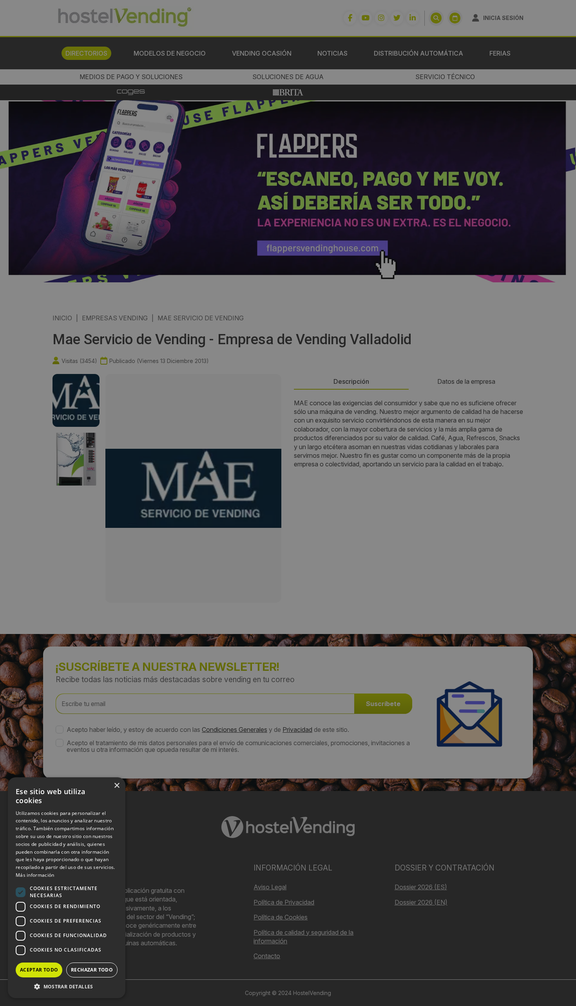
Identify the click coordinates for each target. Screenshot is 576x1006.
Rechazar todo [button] (92, 969)
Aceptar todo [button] (39, 969)
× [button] (117, 786)
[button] (67, 986)
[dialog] (288, 503)
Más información (35, 875)
